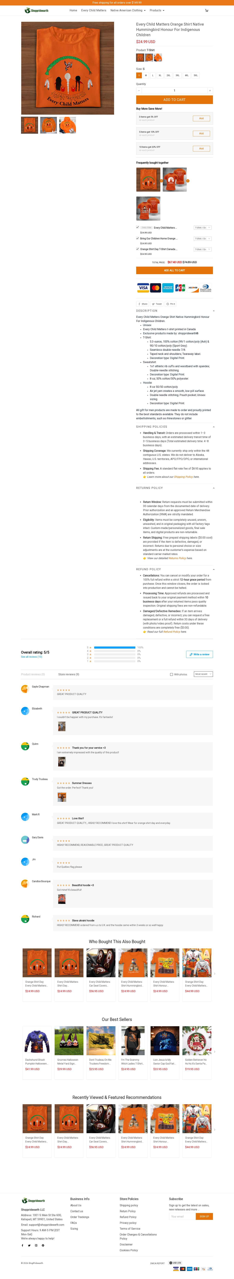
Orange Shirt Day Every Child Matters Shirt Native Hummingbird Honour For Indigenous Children (36, 984)
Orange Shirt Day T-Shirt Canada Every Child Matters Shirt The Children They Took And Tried (159, 249)
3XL (177, 75)
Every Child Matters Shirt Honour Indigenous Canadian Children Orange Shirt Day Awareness (164, 984)
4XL (186, 75)
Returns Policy (177, 558)
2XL (168, 75)
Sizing (74, 1228)
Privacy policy (128, 1223)
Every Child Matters (93, 10)
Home (73, 10)
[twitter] (30, 1245)
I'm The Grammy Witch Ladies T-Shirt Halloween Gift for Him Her (132, 1062)
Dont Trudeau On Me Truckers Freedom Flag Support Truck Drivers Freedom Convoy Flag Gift (100, 1062)
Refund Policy (171, 631)
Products (155, 10)
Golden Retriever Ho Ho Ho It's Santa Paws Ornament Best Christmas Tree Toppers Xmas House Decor (196, 1062)
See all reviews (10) (31, 656)
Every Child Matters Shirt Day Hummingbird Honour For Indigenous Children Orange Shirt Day (69, 984)
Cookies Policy (129, 1250)
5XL (196, 75)
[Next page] (215, 974)
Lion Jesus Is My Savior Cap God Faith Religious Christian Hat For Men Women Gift (164, 1062)
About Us (75, 1205)
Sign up (204, 1216)
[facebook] (23, 1245)
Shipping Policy (183, 476)
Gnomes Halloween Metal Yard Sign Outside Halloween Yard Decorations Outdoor (67, 1062)
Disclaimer (126, 1244)
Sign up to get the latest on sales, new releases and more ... (189, 1207)
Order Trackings (79, 1217)
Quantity (141, 84)
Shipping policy (129, 1205)
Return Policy (128, 1211)
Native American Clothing (126, 10)
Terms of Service (130, 1228)
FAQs (73, 1223)
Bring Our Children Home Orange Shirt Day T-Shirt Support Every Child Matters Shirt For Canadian (159, 238)
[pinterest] (44, 1245)
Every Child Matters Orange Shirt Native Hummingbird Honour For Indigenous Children (166, 227)
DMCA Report (157, 1263)
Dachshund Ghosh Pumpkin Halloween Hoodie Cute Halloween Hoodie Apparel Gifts (36, 1062)
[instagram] (37, 1245)
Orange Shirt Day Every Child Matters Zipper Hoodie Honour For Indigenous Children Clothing (195, 984)
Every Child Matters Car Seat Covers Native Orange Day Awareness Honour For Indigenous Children (99, 984)
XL (160, 75)
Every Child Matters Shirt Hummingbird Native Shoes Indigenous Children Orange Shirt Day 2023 (132, 984)
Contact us (76, 1211)
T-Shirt (151, 50)
